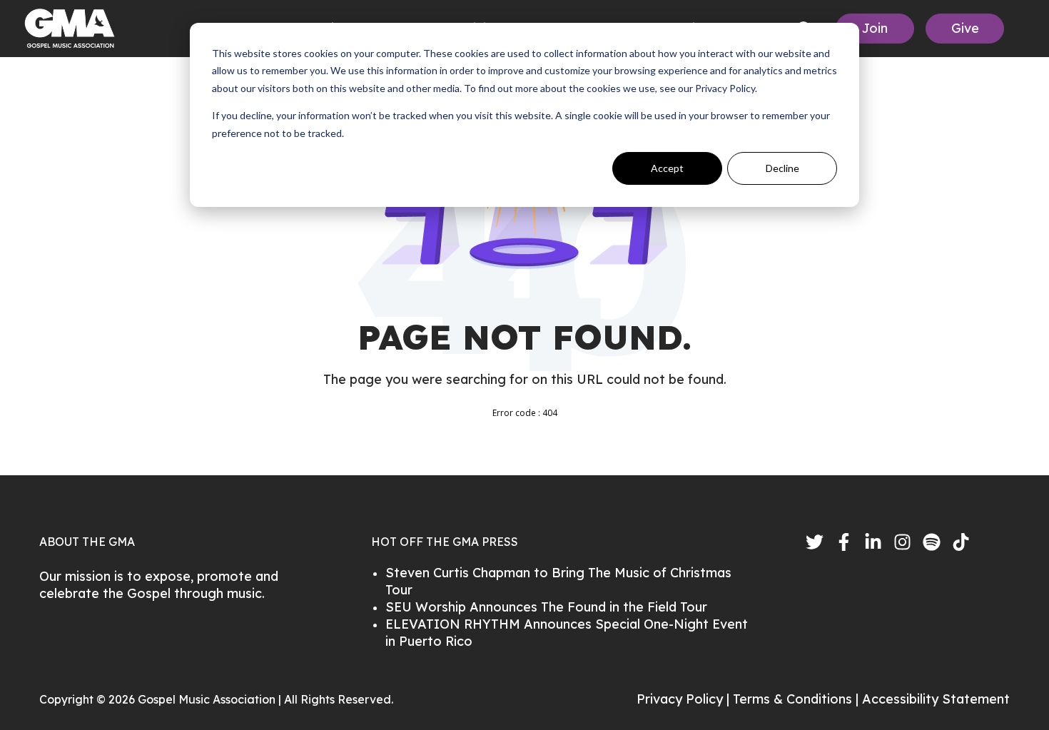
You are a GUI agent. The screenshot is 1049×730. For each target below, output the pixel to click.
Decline (782, 168)
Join (875, 28)
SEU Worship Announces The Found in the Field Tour (546, 607)
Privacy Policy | (685, 699)
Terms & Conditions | (797, 699)
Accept (667, 168)
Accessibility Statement (936, 699)
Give (965, 28)
